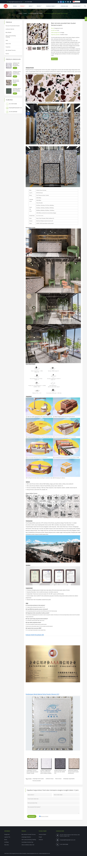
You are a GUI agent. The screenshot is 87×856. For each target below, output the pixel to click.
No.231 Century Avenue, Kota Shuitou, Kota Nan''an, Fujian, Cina (70, 835)
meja (7, 40)
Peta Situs (6, 844)
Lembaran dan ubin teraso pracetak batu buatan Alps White (16, 64)
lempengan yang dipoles (69, 778)
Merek (52, 28)
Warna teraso (58, 778)
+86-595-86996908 (13, 111)
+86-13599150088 (28, 1)
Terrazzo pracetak (36, 780)
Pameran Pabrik (50, 6)
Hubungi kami (60, 831)
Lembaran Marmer (10, 29)
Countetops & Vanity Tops (27, 842)
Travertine (8, 47)
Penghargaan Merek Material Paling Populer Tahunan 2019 (42, 694)
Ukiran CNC (8, 43)
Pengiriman (7, 834)
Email (54, 59)
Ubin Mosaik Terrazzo (10, 50)
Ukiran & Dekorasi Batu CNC (28, 844)
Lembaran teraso (49, 778)
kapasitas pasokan (55, 34)
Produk (22, 6)
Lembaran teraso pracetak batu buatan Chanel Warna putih (17, 73)
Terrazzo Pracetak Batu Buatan (35, 13)
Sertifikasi (6, 842)
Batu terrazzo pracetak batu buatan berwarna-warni (16, 81)
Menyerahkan (32, 816)
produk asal (54, 30)
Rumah (15, 6)
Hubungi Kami (64, 6)
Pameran (41, 839)
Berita (30, 6)
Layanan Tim (7, 837)
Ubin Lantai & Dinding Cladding (11, 36)
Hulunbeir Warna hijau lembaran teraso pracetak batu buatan (17, 90)
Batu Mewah (8, 32)
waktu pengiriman (55, 32)
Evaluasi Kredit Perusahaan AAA (35, 635)
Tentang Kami (76, 6)
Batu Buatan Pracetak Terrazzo (29, 834)
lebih (15, 68)
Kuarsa (7, 53)
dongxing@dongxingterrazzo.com (15, 1)
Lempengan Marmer (26, 837)
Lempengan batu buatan (38, 778)
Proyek (39, 6)
